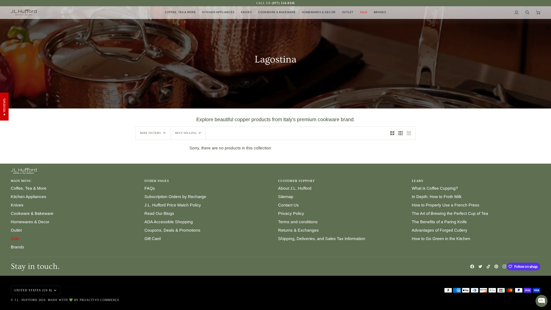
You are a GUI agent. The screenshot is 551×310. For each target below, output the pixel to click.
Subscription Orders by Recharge (175, 196)
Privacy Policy (291, 213)
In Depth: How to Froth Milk (437, 196)
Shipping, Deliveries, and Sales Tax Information (321, 238)
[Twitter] (480, 266)
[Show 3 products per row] (400, 133)
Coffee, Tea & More (28, 188)
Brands (17, 247)
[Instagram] (504, 266)
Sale (15, 238)
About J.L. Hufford (294, 188)
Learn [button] (417, 181)
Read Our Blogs (159, 213)
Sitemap (285, 196)
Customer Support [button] (296, 181)
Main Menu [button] (21, 181)
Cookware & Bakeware (32, 213)
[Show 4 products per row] (410, 133)
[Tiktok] (488, 266)
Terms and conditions (298, 222)
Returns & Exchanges (298, 230)
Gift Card (152, 238)
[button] (180, 12)
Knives (17, 205)
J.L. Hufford (26, 300)
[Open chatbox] (542, 301)
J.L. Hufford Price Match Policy (172, 205)
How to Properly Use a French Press (445, 205)
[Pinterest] (496, 266)
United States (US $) (33, 290)
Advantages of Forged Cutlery (439, 230)
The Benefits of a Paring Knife (439, 222)
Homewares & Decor (30, 222)
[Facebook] (472, 266)
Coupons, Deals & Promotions (172, 230)
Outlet (16, 230)
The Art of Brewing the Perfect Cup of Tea (450, 213)
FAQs (149, 188)
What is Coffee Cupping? (435, 188)
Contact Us (288, 205)
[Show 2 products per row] (392, 133)
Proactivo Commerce (100, 300)
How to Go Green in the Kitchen (441, 238)
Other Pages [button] (156, 181)
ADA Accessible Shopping (168, 222)
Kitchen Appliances (28, 196)
